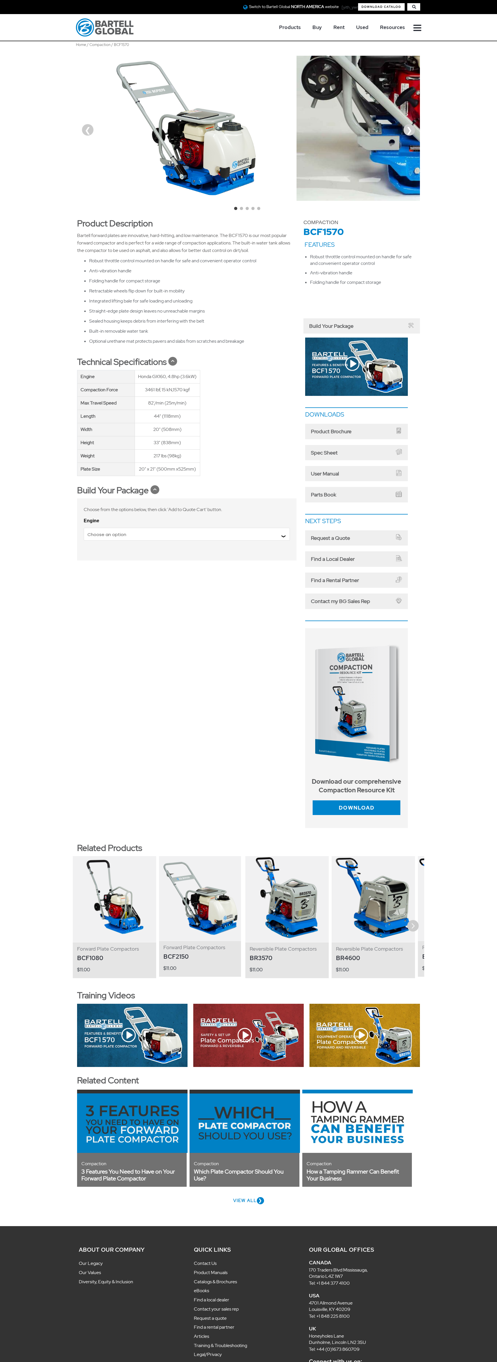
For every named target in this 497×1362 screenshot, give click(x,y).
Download (356, 792)
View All (245, 1184)
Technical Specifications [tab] (122, 361)
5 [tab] (260, 210)
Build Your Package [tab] (113, 490)
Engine (91, 520)
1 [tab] (237, 210)
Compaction (99, 44)
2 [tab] (243, 210)
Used (362, 27)
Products (290, 27)
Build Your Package (325, 325)
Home (81, 44)
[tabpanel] (187, 128)
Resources (392, 27)
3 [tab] (248, 210)
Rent (339, 27)
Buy (317, 27)
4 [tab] (254, 210)
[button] (381, 7)
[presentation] (84, 910)
